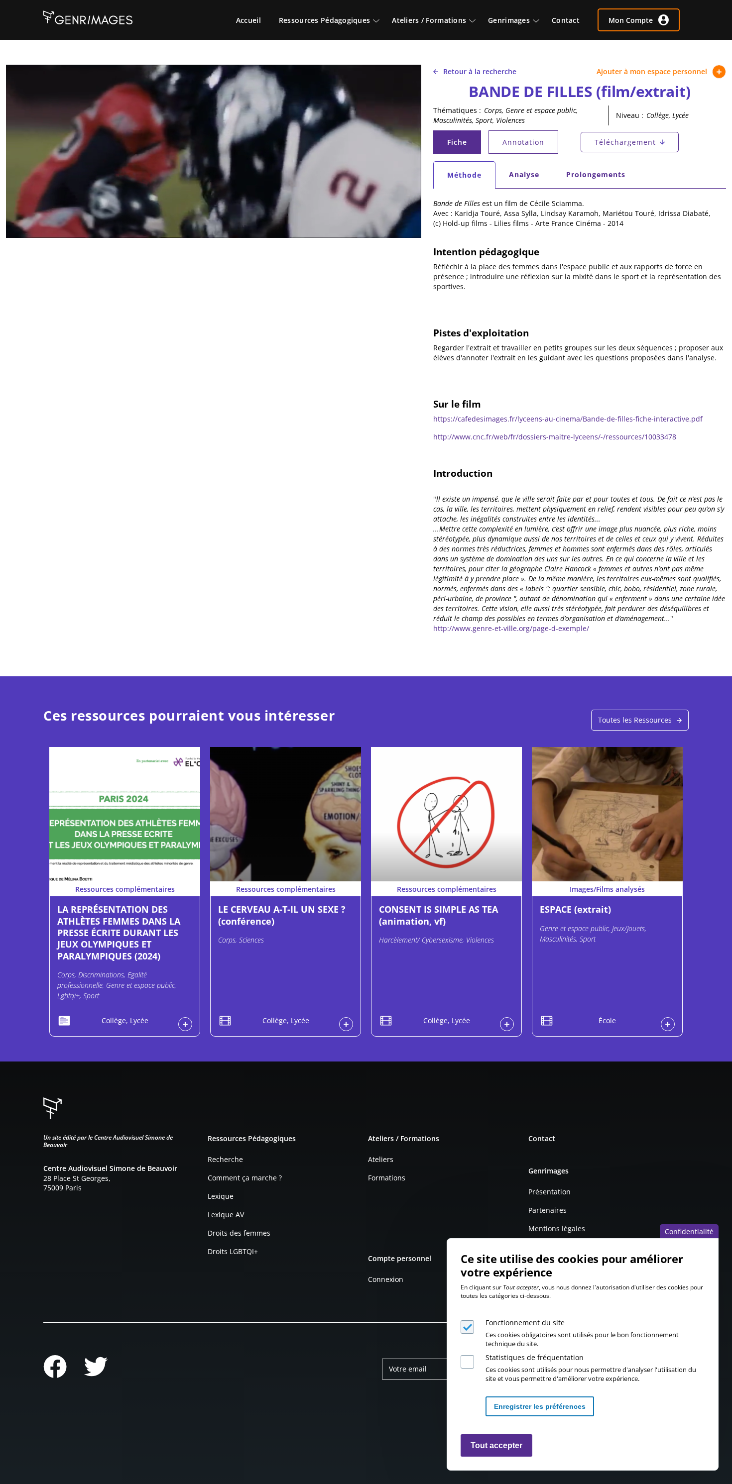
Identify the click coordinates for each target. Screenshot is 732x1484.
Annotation (523, 142)
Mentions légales (556, 1228)
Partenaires (547, 1210)
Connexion (385, 1279)
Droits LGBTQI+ (233, 1251)
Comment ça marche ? (245, 1177)
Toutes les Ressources (635, 720)
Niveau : (629, 115)
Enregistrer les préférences (540, 1406)
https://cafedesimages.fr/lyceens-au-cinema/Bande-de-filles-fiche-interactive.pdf (568, 419)
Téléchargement (625, 142)
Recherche (225, 1159)
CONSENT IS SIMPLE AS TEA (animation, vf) (438, 915)
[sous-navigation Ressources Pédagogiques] (381, 19)
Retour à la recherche (479, 71)
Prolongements (595, 174)
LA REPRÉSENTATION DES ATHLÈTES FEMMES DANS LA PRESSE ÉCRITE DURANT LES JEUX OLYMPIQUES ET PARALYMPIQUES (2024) (118, 932)
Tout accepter (496, 1445)
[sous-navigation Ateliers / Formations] (477, 19)
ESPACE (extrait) (575, 909)
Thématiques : (457, 110)
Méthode (471, 177)
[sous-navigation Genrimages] (541, 19)
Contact (541, 1138)
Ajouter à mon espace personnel (652, 71)
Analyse (524, 174)
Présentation (549, 1191)
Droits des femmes (239, 1233)
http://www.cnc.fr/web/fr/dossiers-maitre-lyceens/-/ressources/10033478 (554, 436)
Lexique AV (226, 1214)
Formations (386, 1177)
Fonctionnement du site (525, 1322)
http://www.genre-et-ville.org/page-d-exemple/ (511, 628)
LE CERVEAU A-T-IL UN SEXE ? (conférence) (282, 915)
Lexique (221, 1196)
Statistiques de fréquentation (535, 1357)
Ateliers (380, 1159)
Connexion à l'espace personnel (185, 1024)
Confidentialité (689, 1231)
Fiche (464, 144)
